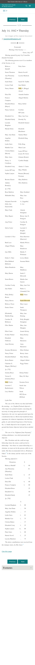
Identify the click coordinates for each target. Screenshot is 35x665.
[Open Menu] (30, 6)
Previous (12, 20)
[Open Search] (26, 6)
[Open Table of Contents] (5, 10)
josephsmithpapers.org (12, 39)
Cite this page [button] (7, 551)
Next (22, 20)
